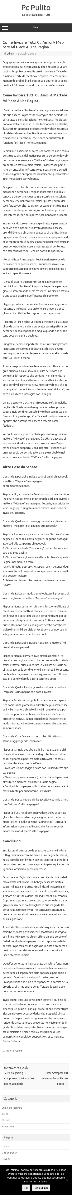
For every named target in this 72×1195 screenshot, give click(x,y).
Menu (36, 27)
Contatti (6, 1146)
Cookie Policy (9, 1152)
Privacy (6, 1158)
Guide (18, 1050)
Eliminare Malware (12, 1107)
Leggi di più (41, 1187)
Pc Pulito (36, 7)
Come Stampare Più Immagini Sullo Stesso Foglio (55, 1078)
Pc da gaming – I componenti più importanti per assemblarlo (19, 1078)
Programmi (8, 1126)
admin (10, 53)
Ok (26, 1187)
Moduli (6, 1120)
